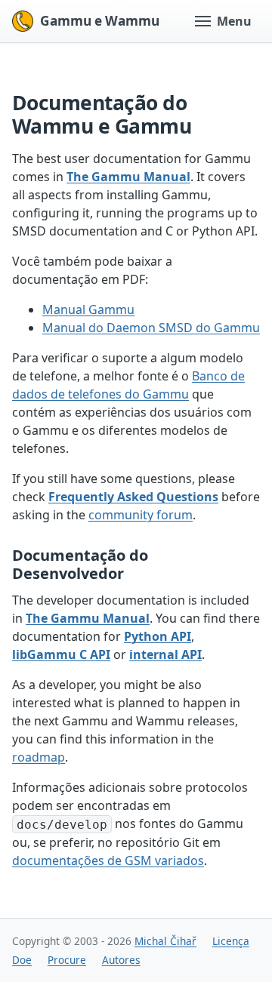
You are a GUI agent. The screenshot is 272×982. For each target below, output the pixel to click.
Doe (22, 960)
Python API (157, 636)
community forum (140, 514)
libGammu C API (61, 654)
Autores (121, 960)
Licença (230, 941)
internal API (165, 654)
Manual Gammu (88, 309)
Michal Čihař (165, 941)
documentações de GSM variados (108, 860)
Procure (67, 960)
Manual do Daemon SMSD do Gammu (151, 327)
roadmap (38, 757)
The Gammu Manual (128, 176)
